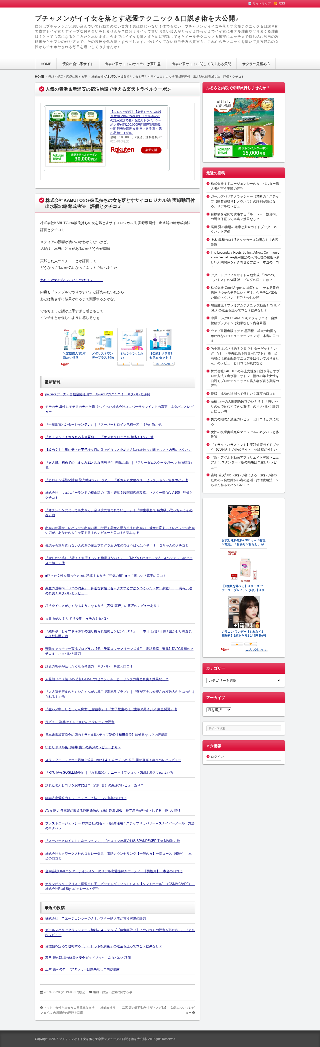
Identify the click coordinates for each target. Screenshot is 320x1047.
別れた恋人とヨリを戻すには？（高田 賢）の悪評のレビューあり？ (94, 785)
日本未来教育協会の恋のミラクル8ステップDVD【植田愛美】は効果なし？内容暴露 (106, 735)
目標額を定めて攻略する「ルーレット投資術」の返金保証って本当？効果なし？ (103, 946)
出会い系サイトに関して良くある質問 (201, 64)
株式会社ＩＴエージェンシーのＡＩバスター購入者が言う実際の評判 (95, 918)
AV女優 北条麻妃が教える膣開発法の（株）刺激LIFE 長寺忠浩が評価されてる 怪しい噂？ (113, 810)
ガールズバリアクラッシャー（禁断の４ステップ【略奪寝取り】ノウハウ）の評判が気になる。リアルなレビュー (245, 201)
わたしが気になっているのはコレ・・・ (71, 280)
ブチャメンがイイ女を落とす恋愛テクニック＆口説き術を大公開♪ (137, 18)
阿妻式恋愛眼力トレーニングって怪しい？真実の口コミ (85, 798)
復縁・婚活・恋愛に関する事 (112, 992)
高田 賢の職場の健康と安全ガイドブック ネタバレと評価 (88, 958)
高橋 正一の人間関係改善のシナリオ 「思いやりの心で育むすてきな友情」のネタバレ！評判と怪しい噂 (245, 406)
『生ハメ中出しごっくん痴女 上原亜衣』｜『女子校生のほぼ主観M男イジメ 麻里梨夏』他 (111, 709)
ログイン (217, 757)
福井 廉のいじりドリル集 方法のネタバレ (76, 618)
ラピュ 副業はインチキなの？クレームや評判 (79, 722)
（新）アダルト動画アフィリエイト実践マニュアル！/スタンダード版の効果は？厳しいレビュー (245, 462)
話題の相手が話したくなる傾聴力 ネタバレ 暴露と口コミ (89, 666)
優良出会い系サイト (78, 64)
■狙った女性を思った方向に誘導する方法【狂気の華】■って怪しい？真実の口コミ (105, 576)
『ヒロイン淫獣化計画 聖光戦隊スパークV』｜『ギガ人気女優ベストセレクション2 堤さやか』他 (116, 480)
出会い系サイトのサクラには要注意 (133, 64)
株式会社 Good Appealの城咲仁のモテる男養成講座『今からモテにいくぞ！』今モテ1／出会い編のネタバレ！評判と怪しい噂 (245, 292)
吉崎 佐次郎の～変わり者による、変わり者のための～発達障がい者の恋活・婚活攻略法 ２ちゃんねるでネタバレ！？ (245, 480)
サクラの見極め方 (256, 64)
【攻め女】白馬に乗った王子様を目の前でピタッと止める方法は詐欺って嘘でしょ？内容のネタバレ (118, 450)
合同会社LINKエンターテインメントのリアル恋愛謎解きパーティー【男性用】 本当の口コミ (113, 871)
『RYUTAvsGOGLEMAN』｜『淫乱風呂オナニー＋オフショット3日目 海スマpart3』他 (109, 772)
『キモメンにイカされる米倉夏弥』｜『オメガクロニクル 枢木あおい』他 (99, 437)
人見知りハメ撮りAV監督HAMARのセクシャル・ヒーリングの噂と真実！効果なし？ (106, 679)
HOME (46, 64)
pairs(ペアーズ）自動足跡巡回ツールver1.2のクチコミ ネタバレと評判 (97, 394)
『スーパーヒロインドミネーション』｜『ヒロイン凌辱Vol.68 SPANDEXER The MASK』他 (112, 841)
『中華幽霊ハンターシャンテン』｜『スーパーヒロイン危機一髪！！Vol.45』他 (103, 424)
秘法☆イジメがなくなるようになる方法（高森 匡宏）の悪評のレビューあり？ (102, 606)
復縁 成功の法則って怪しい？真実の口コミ (243, 394)
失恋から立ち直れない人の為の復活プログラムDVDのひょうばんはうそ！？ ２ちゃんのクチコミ (116, 545)
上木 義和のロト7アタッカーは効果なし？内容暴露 (82, 969)
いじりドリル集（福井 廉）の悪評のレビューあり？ (83, 747)
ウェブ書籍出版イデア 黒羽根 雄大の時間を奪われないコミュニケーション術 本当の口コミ (245, 335)
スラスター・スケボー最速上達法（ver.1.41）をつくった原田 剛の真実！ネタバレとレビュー (113, 760)
